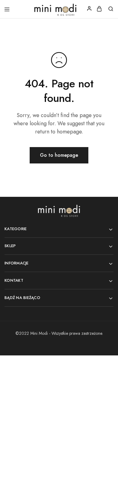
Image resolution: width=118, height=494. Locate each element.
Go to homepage (59, 155)
